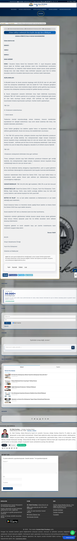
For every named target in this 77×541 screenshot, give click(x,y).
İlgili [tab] (9, 267)
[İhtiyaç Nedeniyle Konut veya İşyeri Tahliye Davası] (8, 382)
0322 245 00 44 (35, 507)
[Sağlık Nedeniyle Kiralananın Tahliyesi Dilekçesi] (8, 388)
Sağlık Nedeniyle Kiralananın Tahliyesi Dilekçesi (23, 387)
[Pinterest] (16, 448)
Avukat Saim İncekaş (25, 9)
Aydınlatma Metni (21, 538)
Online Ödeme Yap (34, 514)
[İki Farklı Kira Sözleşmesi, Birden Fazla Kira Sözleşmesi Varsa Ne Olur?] (8, 376)
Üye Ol (6, 326)
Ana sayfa (3, 23)
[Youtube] (53, 1)
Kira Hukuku (11, 23)
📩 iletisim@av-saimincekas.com (24, 1)
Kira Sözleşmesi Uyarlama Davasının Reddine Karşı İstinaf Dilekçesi (28, 393)
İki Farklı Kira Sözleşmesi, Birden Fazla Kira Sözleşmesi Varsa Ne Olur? (29, 374)
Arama (43, 1)
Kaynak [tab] (14, 267)
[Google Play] (57, 1)
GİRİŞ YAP (48, 1)
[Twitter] (50, 1)
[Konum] (43, 419)
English (74, 1)
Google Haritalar (58, 510)
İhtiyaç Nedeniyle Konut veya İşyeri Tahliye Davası (24, 380)
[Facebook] (48, 1)
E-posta (5, 482)
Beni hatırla (17, 323)
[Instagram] (14, 448)
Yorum (5, 461)
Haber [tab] (21, 267)
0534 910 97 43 (43, 505)
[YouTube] (9, 448)
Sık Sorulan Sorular (32, 517)
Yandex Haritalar (58, 512)
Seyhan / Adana (31, 430)
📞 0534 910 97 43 (12, 1)
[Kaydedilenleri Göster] (75, 275)
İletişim (41, 13)
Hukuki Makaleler (65, 9)
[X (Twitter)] (12, 448)
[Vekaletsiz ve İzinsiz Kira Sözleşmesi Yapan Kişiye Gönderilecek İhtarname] (8, 400)
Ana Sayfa (14, 9)
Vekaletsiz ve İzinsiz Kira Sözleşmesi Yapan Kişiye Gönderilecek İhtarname (30, 399)
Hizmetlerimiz (53, 9)
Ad (4, 476)
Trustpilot (56, 514)
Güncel (22, 367)
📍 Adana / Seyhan (36, 1)
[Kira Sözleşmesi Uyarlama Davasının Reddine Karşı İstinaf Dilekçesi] (8, 394)
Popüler (58, 367)
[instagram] (55, 1)
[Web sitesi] (2, 448)
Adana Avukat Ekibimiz (40, 9)
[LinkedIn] (52, 1)
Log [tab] (26, 267)
